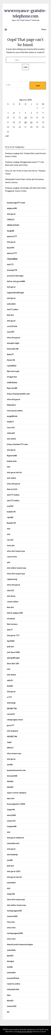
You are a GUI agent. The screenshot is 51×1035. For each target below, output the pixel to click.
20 (25, 122)
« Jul (7, 135)
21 (31, 122)
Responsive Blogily (25, 1031)
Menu (43, 29)
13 (25, 117)
